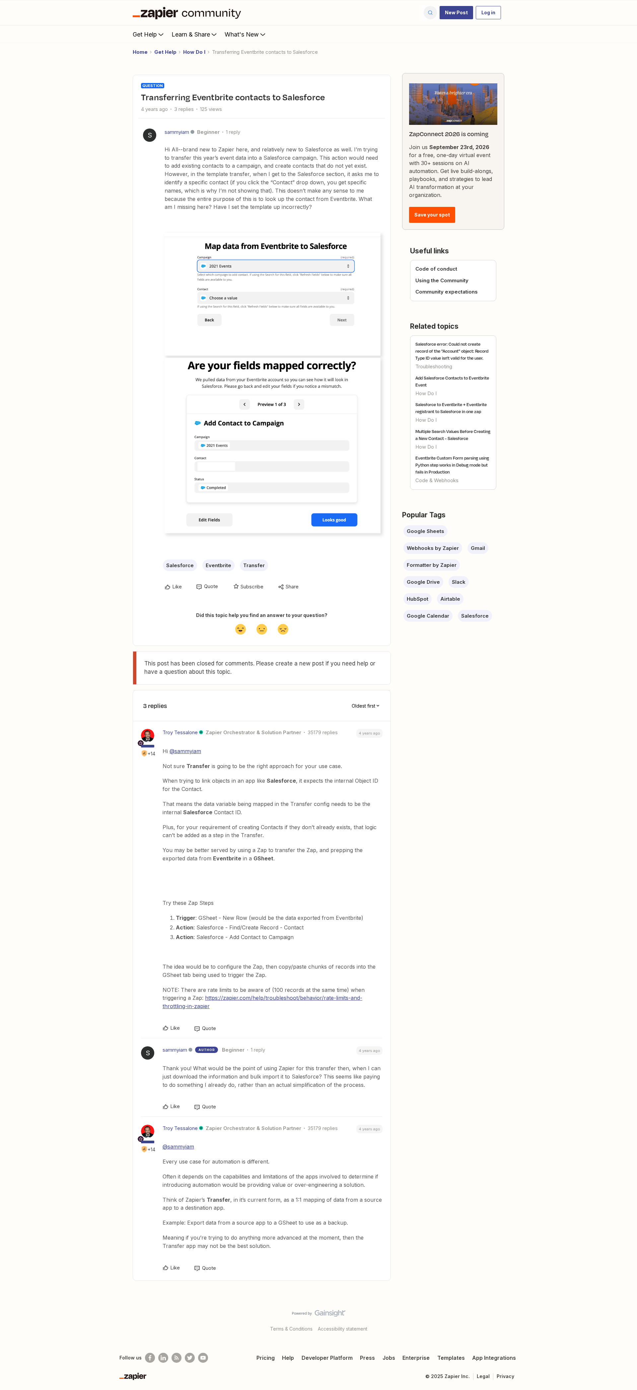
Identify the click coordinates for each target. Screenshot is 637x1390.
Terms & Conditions (291, 1329)
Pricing (265, 1357)
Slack (458, 582)
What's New (242, 34)
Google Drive (423, 582)
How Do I (194, 52)
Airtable (450, 599)
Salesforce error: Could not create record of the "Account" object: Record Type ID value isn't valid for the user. (451, 351)
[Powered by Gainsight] (318, 1315)
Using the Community (441, 280)
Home (140, 52)
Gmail (478, 548)
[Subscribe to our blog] (176, 1358)
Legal (483, 1376)
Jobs (389, 1357)
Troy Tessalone (180, 732)
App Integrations (494, 1357)
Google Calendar (428, 616)
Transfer (254, 565)
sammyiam (177, 132)
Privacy (505, 1376)
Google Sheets (425, 531)
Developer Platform (327, 1357)
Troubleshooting (433, 366)
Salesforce (180, 565)
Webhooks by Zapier (433, 548)
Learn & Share (191, 34)
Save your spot (432, 214)
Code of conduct (436, 269)
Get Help (145, 34)
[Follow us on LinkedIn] (163, 1358)
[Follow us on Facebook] (150, 1358)
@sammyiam (185, 751)
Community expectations (446, 292)
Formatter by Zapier (432, 565)
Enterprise (416, 1357)
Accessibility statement (342, 1329)
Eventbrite (218, 565)
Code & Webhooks (437, 480)
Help (288, 1357)
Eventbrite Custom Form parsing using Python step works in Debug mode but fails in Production (452, 465)
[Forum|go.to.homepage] (188, 12)
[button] (456, 12)
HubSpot (417, 599)
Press (367, 1357)
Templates (451, 1357)
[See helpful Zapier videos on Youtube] (203, 1358)
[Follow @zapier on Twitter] (190, 1358)
